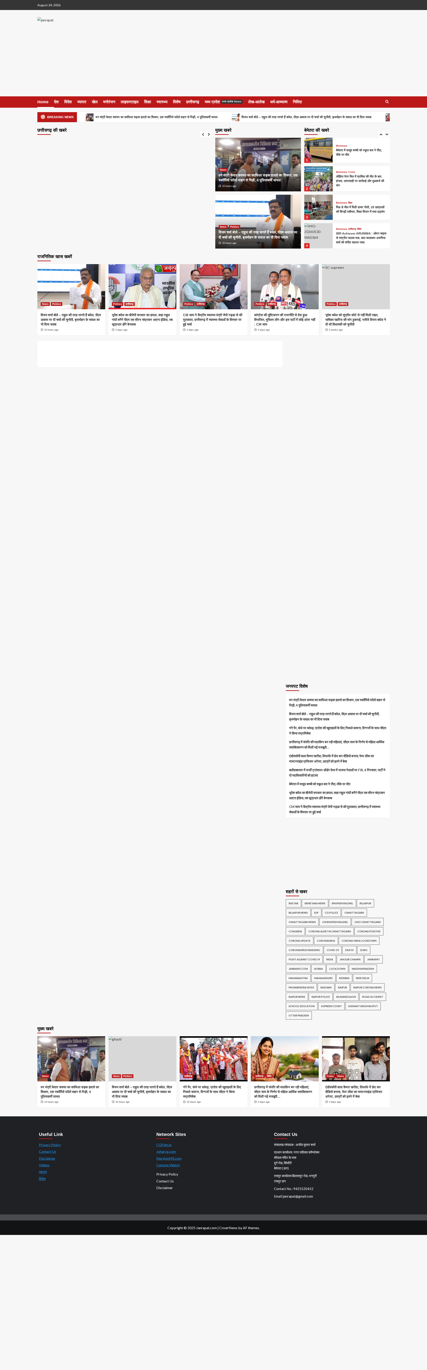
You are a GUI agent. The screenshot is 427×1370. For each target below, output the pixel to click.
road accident (372, 996)
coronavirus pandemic (304, 950)
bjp (316, 912)
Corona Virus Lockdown (359, 940)
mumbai (344, 978)
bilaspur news (298, 912)
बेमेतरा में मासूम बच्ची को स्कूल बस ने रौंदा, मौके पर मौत (319, 784)
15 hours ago (229, 186)
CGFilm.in (163, 1145)
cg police (331, 912)
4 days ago (264, 329)
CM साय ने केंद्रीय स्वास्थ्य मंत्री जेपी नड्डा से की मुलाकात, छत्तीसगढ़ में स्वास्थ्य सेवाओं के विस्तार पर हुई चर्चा (212, 319)
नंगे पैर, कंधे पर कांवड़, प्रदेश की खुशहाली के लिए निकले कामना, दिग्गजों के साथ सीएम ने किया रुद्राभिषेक (337, 730)
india (329, 959)
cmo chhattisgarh (367, 922)
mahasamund (323, 978)
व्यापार (81, 102)
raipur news (297, 996)
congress (295, 931)
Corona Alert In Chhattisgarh (329, 931)
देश (56, 102)
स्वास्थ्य (162, 102)
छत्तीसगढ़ (192, 102)
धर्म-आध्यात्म (278, 102)
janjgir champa (350, 959)
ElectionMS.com (168, 1158)
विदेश (68, 102)
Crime (351, 150)
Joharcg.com (166, 1151)
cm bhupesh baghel (335, 922)
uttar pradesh (299, 1015)
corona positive (369, 931)
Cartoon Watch (168, 1165)
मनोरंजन (109, 102)
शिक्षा (147, 102)
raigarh (326, 987)
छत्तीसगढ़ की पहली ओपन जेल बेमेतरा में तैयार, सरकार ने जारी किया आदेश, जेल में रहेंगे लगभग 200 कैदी (361, 244)
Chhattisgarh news (302, 922)
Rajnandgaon (346, 996)
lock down (337, 968)
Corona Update (299, 940)
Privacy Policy (50, 1145)
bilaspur (365, 903)
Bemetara (341, 150)
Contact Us (47, 1151)
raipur (342, 987)
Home (42, 102)
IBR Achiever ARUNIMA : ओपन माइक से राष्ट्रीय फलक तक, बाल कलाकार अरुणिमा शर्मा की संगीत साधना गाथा (361, 216)
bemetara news (315, 903)
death (349, 950)
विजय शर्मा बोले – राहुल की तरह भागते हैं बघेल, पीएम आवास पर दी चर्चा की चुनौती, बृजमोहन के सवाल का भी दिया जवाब (306, 117)
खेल (95, 102)
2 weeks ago (336, 329)
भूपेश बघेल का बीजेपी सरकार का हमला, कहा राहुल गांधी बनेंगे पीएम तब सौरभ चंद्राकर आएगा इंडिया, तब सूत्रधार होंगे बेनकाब (142, 319)
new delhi (362, 978)
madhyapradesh (363, 968)
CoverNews (228, 1228)
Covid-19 (333, 950)
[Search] (387, 102)
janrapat (373, 959)
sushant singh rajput (363, 1006)
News (223, 169)
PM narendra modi (301, 987)
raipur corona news (367, 987)
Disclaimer (47, 1158)
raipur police (321, 996)
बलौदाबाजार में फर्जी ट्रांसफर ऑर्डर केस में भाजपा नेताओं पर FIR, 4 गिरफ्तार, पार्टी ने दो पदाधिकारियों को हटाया (337, 772)
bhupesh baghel (342, 903)
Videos (44, 1165)
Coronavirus (326, 940)
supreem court (331, 1006)
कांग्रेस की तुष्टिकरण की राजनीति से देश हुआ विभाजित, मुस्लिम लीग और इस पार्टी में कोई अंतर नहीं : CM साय (284, 319)
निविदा (297, 102)
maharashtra (298, 978)
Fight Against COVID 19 (304, 959)
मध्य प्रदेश (223, 102)
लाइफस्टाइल (130, 102)
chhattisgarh (354, 912)
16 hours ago (229, 243)
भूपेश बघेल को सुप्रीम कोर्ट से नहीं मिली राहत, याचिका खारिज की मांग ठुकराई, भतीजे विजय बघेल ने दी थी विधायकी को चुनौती (355, 319)
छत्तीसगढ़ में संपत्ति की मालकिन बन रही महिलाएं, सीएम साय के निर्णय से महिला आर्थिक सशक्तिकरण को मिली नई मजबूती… (336, 744)
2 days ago (121, 329)
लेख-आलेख (256, 102)
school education (302, 1006)
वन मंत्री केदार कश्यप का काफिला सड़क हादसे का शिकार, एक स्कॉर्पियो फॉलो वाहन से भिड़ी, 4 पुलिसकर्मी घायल (156, 117)
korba (318, 968)
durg (363, 950)
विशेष (177, 102)
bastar (293, 903)
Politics (234, 226)
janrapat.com (298, 968)
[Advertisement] (213, 63)
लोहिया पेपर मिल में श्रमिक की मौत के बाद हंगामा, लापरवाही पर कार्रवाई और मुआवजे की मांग (360, 159)
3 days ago (193, 329)
